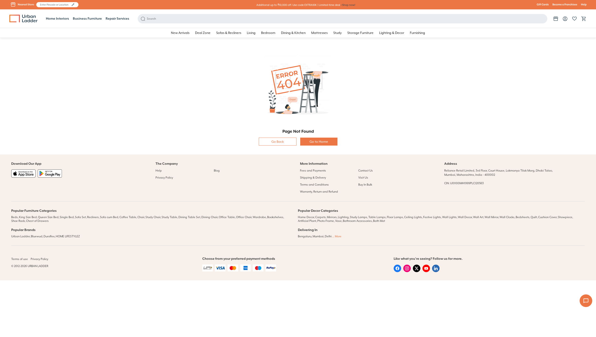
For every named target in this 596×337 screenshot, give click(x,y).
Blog (217, 170)
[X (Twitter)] (416, 271)
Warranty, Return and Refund (319, 191)
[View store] (556, 19)
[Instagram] (407, 271)
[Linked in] (436, 271)
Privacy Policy (164, 177)
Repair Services (117, 19)
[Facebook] (397, 271)
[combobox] (55, 5)
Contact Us (365, 170)
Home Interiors (57, 19)
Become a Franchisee (564, 4)
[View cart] (584, 19)
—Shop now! (347, 5)
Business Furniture (87, 19)
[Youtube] (426, 271)
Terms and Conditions (314, 184)
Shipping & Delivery (313, 177)
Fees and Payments (313, 170)
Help (584, 4)
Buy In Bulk (365, 184)
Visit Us (363, 177)
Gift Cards (543, 4)
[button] (73, 5)
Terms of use (19, 259)
